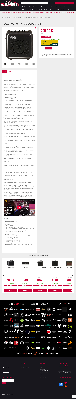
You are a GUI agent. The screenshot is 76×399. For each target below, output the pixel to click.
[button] (35, 28)
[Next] (72, 276)
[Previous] (3, 276)
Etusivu (4, 17)
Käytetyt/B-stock (25, 9)
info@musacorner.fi (44, 372)
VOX (46, 55)
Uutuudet (23, 6)
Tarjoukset (29, 6)
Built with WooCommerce (7, 394)
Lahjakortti (38, 9)
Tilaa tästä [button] (11, 290)
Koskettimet (43, 6)
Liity (4, 383)
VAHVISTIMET (9, 17)
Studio (56, 6)
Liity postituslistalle (45, 9)
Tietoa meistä (52, 9)
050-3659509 (45, 370)
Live (60, 6)
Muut (65, 6)
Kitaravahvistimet (16, 17)
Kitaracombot (22, 17)
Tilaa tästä (48, 48)
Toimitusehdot (59, 9)
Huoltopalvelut (66, 9)
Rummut (50, 6)
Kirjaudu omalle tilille (25, 367)
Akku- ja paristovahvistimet (31, 17)
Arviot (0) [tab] (11, 71)
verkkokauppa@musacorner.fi (64, 371)
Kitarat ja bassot (36, 6)
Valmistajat (32, 9)
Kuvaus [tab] (4, 71)
